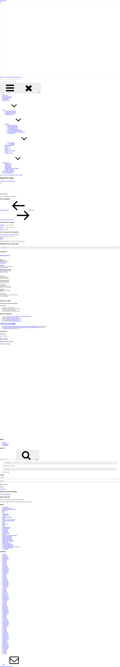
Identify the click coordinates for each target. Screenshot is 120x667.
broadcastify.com (4, 296)
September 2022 (5, 599)
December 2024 (5, 568)
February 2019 (5, 643)
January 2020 (5, 634)
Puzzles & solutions (9, 152)
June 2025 (4, 562)
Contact (6, 151)
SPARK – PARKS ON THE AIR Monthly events (21, 316)
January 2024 (5, 581)
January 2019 (5, 644)
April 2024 (4, 577)
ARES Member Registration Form (14, 129)
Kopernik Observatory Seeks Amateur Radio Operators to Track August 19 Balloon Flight (20, 327)
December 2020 (5, 622)
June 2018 (4, 651)
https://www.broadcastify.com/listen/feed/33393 (9, 234)
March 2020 (4, 632)
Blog (3, 511)
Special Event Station (6, 543)
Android (1, 237)
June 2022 (4, 602)
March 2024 (4, 579)
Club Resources (5, 515)
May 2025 (4, 563)
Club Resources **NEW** (10, 113)
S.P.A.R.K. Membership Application (15, 130)
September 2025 (5, 558)
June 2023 (4, 589)
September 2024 (5, 572)
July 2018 (4, 650)
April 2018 (4, 653)
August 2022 (5, 600)
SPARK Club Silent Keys (10, 170)
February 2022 (5, 607)
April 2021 (4, 617)
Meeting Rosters (8, 167)
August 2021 (5, 614)
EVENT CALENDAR (7, 96)
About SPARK (5, 95)
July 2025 (4, 561)
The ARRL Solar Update (7, 328)
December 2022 (5, 596)
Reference (7, 124)
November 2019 (5, 636)
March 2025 (4, 565)
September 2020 (5, 625)
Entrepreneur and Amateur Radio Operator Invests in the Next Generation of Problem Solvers (20, 326)
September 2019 (5, 638)
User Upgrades (5, 548)
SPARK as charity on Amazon (13, 317)
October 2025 (5, 557)
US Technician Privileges (13, 128)
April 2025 (4, 564)
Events (3, 518)
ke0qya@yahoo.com (4, 267)
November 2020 (5, 623)
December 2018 (5, 645)
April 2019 (4, 641)
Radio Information (11, 142)
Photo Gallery (7, 146)
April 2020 (4, 631)
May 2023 (4, 590)
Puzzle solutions (5, 532)
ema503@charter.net (4, 271)
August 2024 (5, 573)
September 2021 (5, 612)
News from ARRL (10, 323)
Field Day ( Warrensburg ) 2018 (8, 519)
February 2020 (5, 633)
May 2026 (4, 555)
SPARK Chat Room (9, 169)
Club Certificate (8, 166)
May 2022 (4, 603)
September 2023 (5, 585)
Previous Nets (7, 148)
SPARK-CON (5, 99)
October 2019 (5, 637)
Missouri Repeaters (11, 133)
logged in (7, 196)
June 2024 (4, 575)
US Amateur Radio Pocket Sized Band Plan (16, 132)
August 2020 (5, 626)
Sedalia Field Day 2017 (7, 537)
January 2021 (5, 620)
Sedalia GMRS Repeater (12, 126)
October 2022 (5, 598)
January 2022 (5, 608)
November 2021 (5, 610)
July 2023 (4, 588)
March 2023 (4, 592)
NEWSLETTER (5, 100)
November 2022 (5, 597)
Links (6, 147)
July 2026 (4, 554)
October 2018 (5, 647)
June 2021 (4, 615)
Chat (3, 512)
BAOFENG (12, 143)
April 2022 (4, 605)
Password (2, 481)
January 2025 (5, 567)
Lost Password (3, 489)
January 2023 (5, 594)
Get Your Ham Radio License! (8, 520)
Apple (1, 239)
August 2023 (5, 586)
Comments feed (5, 444)
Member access (5, 162)
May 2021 (4, 616)
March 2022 (4, 606)
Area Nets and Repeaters (10, 150)
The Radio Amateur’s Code (10, 112)
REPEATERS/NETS (6, 98)
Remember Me (4, 484)
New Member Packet (9, 114)
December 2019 (5, 635)
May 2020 (4, 629)
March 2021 (4, 618)
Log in (3, 442)
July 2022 (4, 601)
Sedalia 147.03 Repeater (12, 125)
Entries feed (4, 443)
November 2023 (5, 583)
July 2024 (4, 574)
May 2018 (4, 652)
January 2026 (5, 556)
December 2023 (5, 582)
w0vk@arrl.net (3, 263)
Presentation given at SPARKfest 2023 (7, 181)
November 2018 (5, 646)
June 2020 (4, 628)
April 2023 (4, 591)
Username (2, 477)
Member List (7, 164)
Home (3, 94)
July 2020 (4, 627)
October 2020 (5, 624)
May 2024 (4, 576)
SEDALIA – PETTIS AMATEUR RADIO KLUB (10, 79)
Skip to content (3, 0)
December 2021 (5, 609)
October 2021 (5, 611)
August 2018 (5, 649)
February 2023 (5, 593)
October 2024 (5, 571)
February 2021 (5, 619)
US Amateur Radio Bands (13, 127)
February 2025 (5, 566)
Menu (39, 92)
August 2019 (5, 640)
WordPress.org (5, 445)
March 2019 (4, 642)
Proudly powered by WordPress (6, 666)
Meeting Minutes (8, 163)
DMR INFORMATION (10, 145)
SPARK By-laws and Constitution (12, 168)
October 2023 (5, 584)
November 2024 (5, 570)
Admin (20, 174)
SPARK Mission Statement (10, 111)
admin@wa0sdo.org (4, 339)
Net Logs (7, 149)
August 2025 (5, 559)
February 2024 (5, 580)
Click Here (2, 225)
